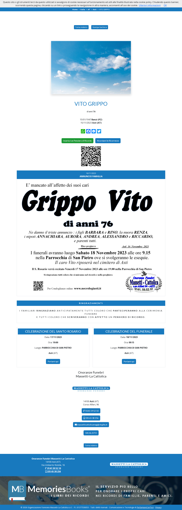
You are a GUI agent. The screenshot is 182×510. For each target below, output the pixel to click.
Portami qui (53, 361)
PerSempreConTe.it (145, 507)
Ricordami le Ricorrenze (108, 140)
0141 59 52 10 (92, 410)
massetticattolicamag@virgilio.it (92, 424)
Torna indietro (81, 27)
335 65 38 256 (91, 418)
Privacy (158, 507)
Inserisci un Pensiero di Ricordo (77, 140)
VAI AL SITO (91, 433)
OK (165, 5)
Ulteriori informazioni (150, 5)
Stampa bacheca (99, 27)
